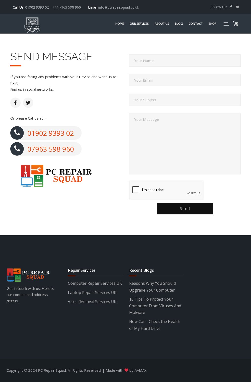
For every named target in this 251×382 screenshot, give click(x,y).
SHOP (212, 24)
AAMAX (141, 370)
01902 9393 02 (37, 7)
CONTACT (196, 24)
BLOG (179, 24)
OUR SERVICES (139, 24)
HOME (119, 24)
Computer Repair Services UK (95, 283)
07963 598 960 (50, 149)
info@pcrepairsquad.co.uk (118, 7)
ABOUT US (162, 24)
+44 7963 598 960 (66, 7)
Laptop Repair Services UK (92, 292)
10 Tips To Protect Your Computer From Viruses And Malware (155, 305)
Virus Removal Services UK (92, 301)
